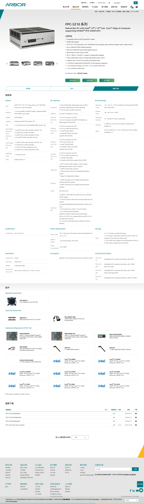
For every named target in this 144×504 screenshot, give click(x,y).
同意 (127, 500)
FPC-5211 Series (82, 73)
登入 (76, 437)
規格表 (28, 88)
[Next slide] (57, 63)
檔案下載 (116, 88)
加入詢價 (107, 80)
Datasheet (73, 80)
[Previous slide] (7, 63)
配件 (72, 88)
